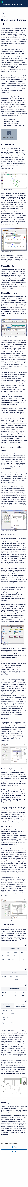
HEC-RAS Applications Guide (12, 4)
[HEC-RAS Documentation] (2, 2)
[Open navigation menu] (25, 3)
